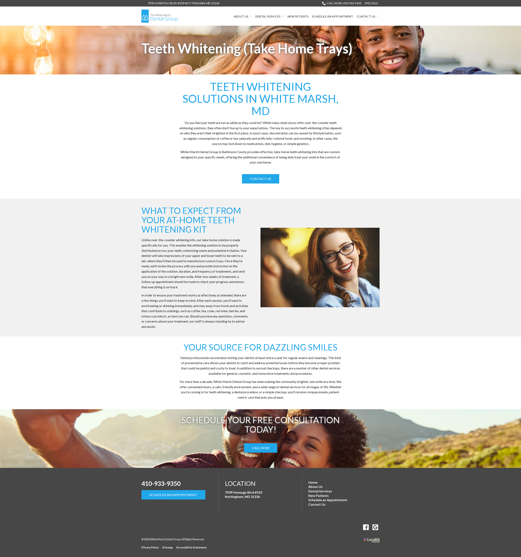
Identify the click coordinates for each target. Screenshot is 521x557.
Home (312, 482)
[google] (375, 527)
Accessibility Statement (191, 547)
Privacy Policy (150, 547)
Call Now (260, 448)
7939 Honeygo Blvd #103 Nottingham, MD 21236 (183, 3)
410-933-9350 (161, 483)
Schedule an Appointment (332, 16)
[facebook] (365, 527)
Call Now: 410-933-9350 (344, 3)
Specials (371, 3)
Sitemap (167, 547)
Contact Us (366, 16)
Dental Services (267, 16)
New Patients (298, 16)
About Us (241, 16)
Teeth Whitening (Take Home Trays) (246, 48)
